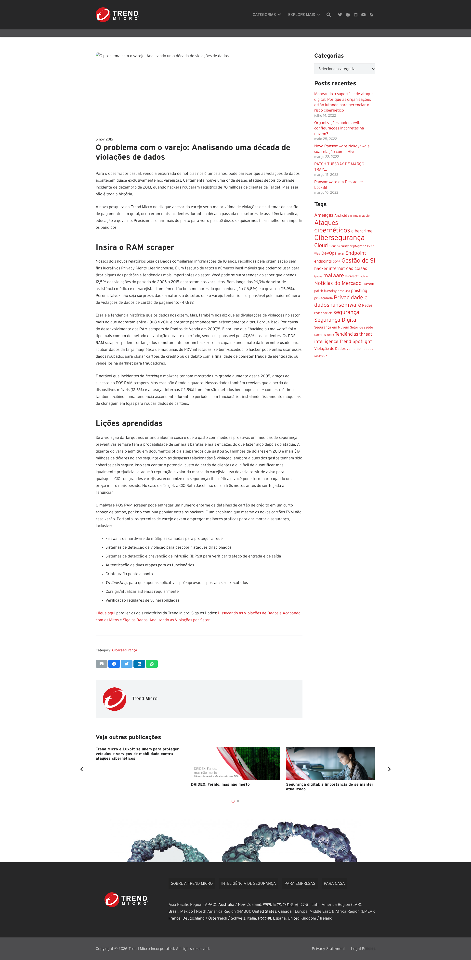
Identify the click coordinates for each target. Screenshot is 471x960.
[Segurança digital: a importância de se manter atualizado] (330, 764)
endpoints (323, 261)
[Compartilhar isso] (114, 664)
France (175, 918)
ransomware (345, 305)
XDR (328, 355)
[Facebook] (348, 15)
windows (319, 356)
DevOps (329, 253)
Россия (264, 918)
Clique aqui (105, 613)
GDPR (336, 261)
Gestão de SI (358, 261)
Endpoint (355, 253)
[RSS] (371, 15)
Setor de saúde (361, 327)
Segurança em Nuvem (331, 327)
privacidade (323, 298)
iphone (318, 276)
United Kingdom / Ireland (310, 918)
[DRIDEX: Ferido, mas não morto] (235, 764)
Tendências (346, 334)
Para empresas (300, 883)
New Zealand (249, 905)
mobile (364, 276)
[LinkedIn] (356, 15)
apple (366, 215)
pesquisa (344, 291)
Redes (367, 305)
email (341, 254)
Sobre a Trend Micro (192, 883)
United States (264, 911)
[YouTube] (363, 15)
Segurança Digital (336, 320)
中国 (267, 905)
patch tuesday (325, 291)
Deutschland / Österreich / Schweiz (214, 918)
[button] (233, 801)
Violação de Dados (330, 349)
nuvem (368, 284)
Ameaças (323, 215)
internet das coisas (348, 268)
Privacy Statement (328, 949)
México (186, 911)
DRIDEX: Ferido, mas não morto (220, 784)
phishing (359, 291)
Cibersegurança (124, 650)
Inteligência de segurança (248, 883)
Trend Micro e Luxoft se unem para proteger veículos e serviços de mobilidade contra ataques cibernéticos (137, 753)
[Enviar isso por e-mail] (101, 664)
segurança (346, 312)
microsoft (352, 276)
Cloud (321, 245)
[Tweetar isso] (126, 664)
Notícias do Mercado (338, 283)
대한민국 (291, 905)
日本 (277, 905)
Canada (285, 911)
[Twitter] (340, 15)
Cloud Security (339, 246)
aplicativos (354, 216)
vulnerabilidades (360, 349)
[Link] (117, 14)
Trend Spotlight (355, 341)
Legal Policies (363, 949)
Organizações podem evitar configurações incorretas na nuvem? (339, 128)
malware (333, 275)
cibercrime (362, 231)
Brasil (173, 911)
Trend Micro (144, 698)
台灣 (304, 905)
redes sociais (323, 313)
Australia (226, 905)
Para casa (334, 883)
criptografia (358, 246)
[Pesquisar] (329, 14)
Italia (251, 918)
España (279, 918)
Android (340, 215)
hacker (321, 268)
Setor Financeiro (324, 334)
